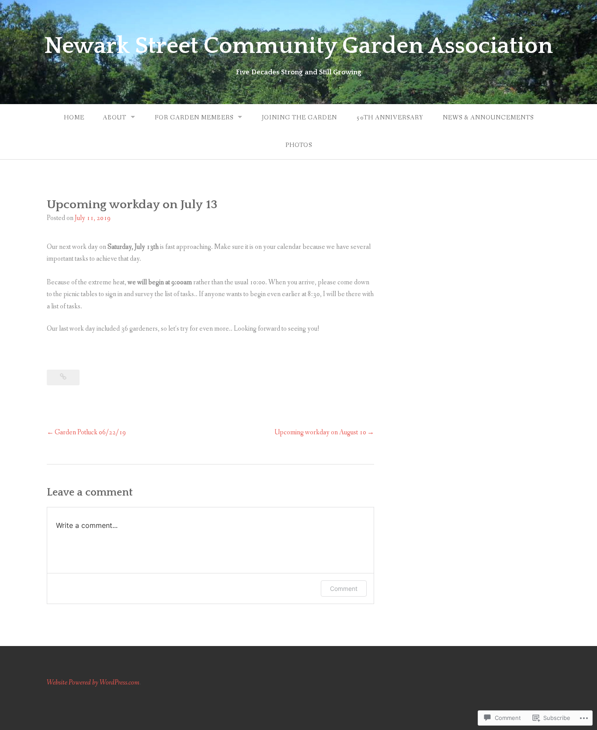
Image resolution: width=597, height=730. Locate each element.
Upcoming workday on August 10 (320, 432)
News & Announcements (488, 118)
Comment (344, 588)
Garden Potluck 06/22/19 (90, 432)
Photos (298, 145)
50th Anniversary (390, 118)
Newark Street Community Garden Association (298, 46)
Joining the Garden (299, 118)
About (114, 118)
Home (74, 118)
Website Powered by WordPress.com (93, 682)
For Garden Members (194, 118)
